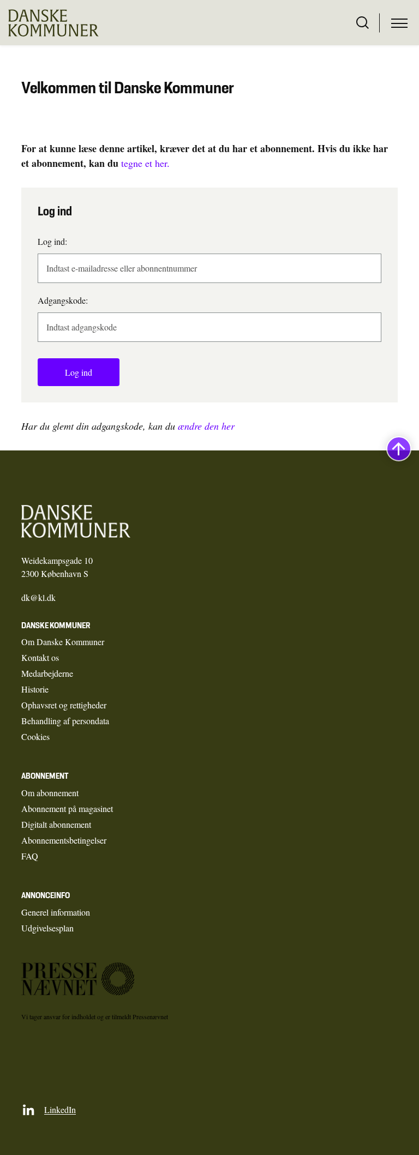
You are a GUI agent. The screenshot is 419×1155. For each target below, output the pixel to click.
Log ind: (52, 241)
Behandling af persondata (65, 720)
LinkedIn (60, 1109)
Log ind (78, 372)
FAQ (29, 856)
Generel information (55, 912)
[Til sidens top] (399, 449)
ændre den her (206, 425)
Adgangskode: (63, 300)
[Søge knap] (363, 23)
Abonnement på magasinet (67, 808)
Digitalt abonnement (56, 824)
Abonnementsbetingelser (63, 840)
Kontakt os (40, 657)
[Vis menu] (399, 23)
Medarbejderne (47, 673)
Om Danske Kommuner (62, 641)
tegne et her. (145, 163)
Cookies (35, 736)
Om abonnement (50, 792)
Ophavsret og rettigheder (63, 705)
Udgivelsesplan (47, 928)
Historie (35, 689)
